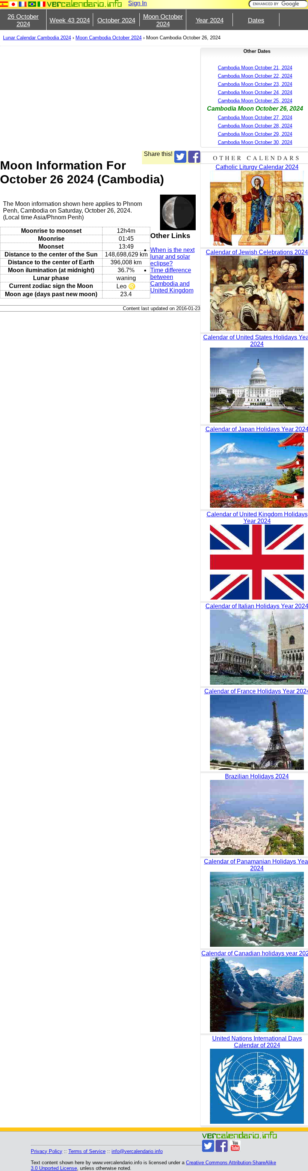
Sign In (137, 3)
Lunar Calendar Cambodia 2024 (37, 37)
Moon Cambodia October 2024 (108, 37)
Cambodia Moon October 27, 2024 (255, 117)
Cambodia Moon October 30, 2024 (255, 142)
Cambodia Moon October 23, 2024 (255, 84)
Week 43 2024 (70, 20)
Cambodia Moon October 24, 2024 (255, 92)
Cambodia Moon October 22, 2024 (255, 76)
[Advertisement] (100, 98)
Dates (256, 20)
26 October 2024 (23, 20)
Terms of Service (87, 1151)
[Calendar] (84, 3)
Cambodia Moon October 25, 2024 (255, 100)
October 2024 (116, 20)
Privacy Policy (46, 1151)
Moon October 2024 (163, 20)
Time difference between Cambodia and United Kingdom (171, 280)
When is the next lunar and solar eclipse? (172, 257)
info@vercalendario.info (137, 1151)
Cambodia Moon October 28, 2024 (255, 126)
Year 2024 (209, 20)
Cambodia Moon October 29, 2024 (255, 134)
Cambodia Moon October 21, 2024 (255, 67)
